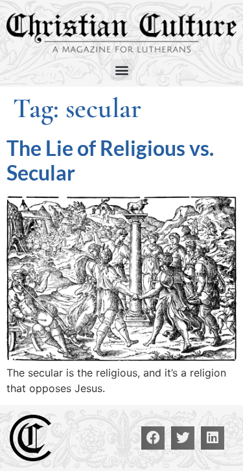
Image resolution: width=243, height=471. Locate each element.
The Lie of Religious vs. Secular (110, 160)
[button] (121, 69)
